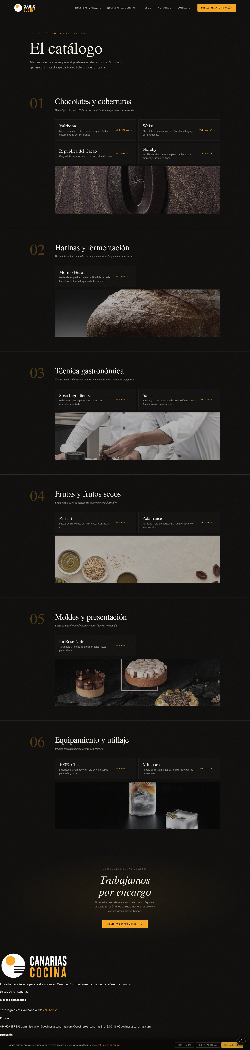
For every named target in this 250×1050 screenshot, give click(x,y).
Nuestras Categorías (121, 8)
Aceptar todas (232, 1045)
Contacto (184, 7)
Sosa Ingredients (11, 1010)
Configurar (184, 1045)
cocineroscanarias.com (136, 1026)
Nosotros (164, 7)
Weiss (38, 1010)
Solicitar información (217, 7)
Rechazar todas (208, 1045)
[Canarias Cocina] (25, 7)
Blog (148, 7)
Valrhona (28, 1010)
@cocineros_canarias (86, 1026)
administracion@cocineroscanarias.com (47, 1026)
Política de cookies (111, 1044)
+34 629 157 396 (10, 1026)
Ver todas (52, 1010)
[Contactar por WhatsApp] (241, 1041)
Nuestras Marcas (86, 8)
